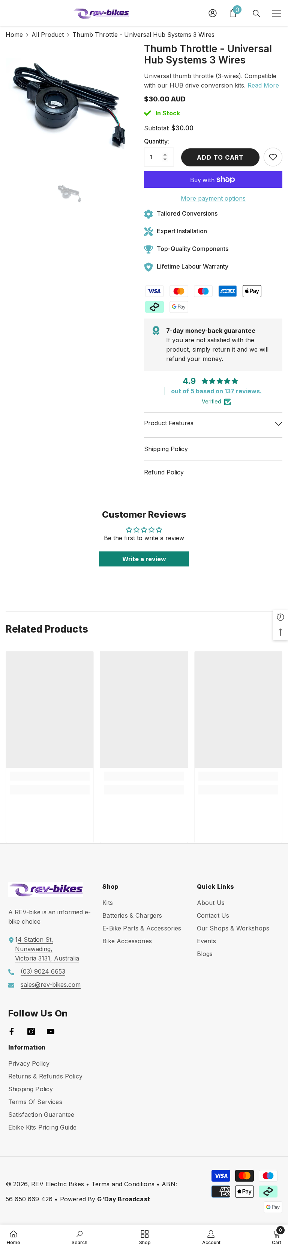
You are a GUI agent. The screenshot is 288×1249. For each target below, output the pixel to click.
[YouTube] (50, 1031)
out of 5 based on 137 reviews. (216, 391)
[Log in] (213, 13)
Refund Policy (164, 472)
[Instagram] (31, 1031)
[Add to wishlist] (273, 157)
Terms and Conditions (123, 1184)
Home (14, 34)
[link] (50, 776)
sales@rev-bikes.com (51, 984)
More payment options (213, 198)
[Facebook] (11, 1031)
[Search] (256, 13)
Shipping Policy (166, 449)
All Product (48, 34)
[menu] (276, 13)
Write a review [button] (144, 559)
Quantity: (156, 141)
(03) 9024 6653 (43, 971)
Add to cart (218, 157)
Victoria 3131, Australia (47, 958)
